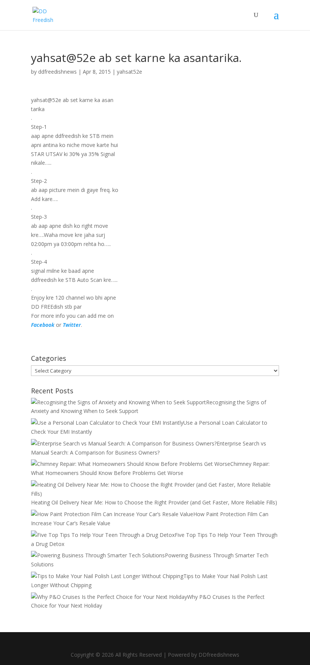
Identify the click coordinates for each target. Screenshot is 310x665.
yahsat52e (129, 71)
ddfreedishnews (57, 71)
